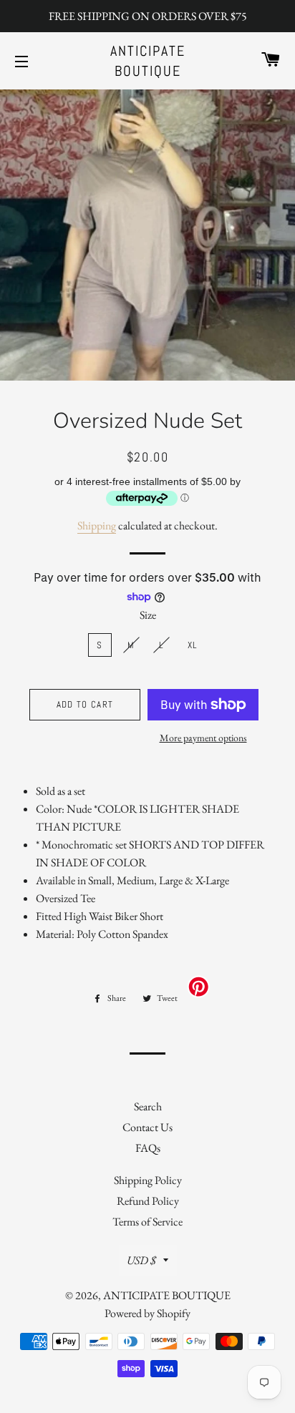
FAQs (147, 1147)
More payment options (203, 737)
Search (148, 1106)
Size (148, 614)
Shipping (96, 525)
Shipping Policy (148, 1180)
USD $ (141, 1260)
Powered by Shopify (147, 1313)
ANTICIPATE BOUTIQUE (147, 60)
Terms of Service (147, 1221)
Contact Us (147, 1127)
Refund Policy (148, 1200)
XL (193, 645)
